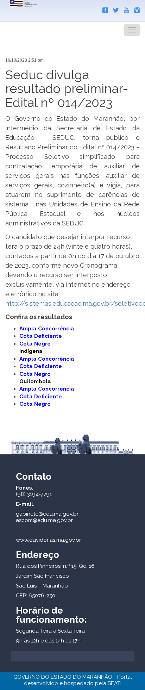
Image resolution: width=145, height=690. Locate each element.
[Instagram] (135, 9)
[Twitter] (114, 9)
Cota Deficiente (40, 336)
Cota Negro (35, 374)
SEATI (114, 683)
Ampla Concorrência (46, 328)
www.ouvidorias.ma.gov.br (48, 540)
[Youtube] (124, 9)
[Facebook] (103, 9)
